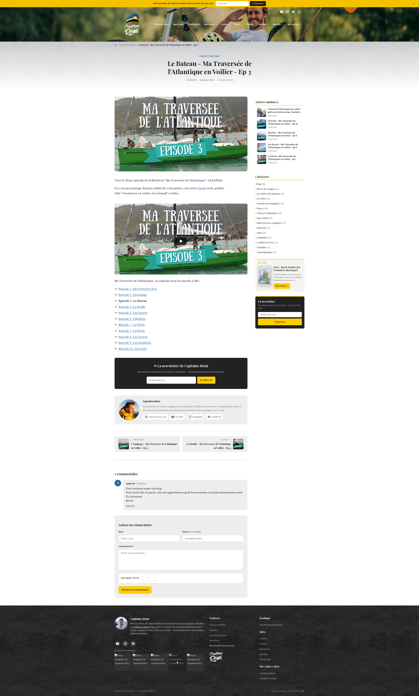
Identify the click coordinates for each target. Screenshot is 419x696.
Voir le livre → (281, 285)
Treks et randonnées (269, 213)
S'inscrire (280, 321)
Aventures (209, 24)
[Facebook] (293, 11)
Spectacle (178, 24)
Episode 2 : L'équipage (132, 295)
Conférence (194, 24)
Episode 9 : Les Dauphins (134, 343)
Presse (263, 644)
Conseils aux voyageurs (270, 203)
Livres (224, 24)
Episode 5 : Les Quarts (132, 313)
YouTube (179, 416)
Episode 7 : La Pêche (131, 325)
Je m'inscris (206, 380)
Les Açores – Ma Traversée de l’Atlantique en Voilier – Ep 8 (283, 146)
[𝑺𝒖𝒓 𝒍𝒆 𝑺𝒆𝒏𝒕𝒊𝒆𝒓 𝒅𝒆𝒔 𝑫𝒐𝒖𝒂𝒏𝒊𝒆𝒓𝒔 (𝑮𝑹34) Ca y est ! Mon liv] (141, 662)
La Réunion (264, 237)
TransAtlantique (127, 45)
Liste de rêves (161, 24)
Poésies (250, 24)
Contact (263, 638)
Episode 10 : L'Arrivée (132, 349)
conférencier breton (141, 627)
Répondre (130, 505)
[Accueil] (116, 45)
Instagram (197, 416)
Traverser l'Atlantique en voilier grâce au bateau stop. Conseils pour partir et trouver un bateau (284, 111)
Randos (277, 24)
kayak (202, 188)
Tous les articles (218, 625)
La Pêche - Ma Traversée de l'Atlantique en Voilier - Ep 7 (282, 158)
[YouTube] (281, 11)
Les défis (263, 198)
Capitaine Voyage (268, 678)
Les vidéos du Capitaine (270, 193)
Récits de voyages (268, 189)
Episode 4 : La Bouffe (131, 307)
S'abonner (258, 3)
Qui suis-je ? (293, 24)
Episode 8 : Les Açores (133, 337)
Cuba (261, 233)
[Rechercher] (299, 11)
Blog (261, 184)
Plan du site (265, 659)
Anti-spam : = (130, 578)
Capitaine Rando (267, 673)
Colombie (263, 247)
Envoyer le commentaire (135, 590)
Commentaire (126, 546)
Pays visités (265, 218)
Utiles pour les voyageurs (271, 223)
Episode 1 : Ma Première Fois (137, 289)
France (262, 208)
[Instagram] (287, 11)
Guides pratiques (218, 635)
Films (237, 24)
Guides (262, 24)
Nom (121, 531)
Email (191, 531)
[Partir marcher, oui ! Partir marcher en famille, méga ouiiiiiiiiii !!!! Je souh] (177, 662)
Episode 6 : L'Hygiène (132, 319)
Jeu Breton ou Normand (271, 625)
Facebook (216, 416)
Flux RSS (264, 654)
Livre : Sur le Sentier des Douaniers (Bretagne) (287, 269)
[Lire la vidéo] (181, 241)
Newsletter (265, 649)
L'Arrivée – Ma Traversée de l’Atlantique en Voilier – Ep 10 (283, 122)
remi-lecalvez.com (157, 416)
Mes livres (214, 640)
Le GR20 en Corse (267, 242)
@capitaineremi (127, 651)
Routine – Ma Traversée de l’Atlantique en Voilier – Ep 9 (282, 134)
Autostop (263, 228)
